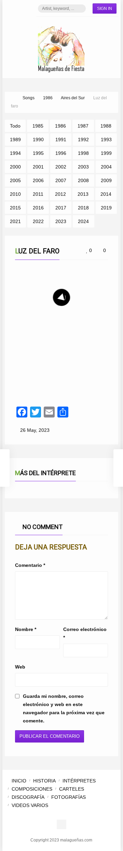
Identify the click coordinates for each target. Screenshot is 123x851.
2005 (15, 180)
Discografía (28, 797)
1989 (15, 139)
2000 (15, 167)
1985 (37, 126)
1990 (38, 139)
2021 (15, 221)
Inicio (19, 780)
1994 (15, 153)
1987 (83, 126)
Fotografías (68, 797)
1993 (106, 139)
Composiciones (32, 789)
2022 (38, 221)
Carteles (71, 789)
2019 (106, 207)
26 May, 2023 (35, 430)
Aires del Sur (41, 343)
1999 (106, 153)
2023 (60, 221)
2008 (83, 180)
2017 (60, 207)
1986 (60, 126)
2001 (38, 167)
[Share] (100, 343)
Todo (15, 126)
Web (20, 667)
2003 (83, 167)
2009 (106, 180)
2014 (105, 194)
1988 (105, 126)
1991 (60, 139)
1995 (38, 153)
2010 (15, 194)
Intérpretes (79, 780)
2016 (38, 207)
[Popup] (92, 343)
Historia (44, 780)
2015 (15, 207)
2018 (83, 207)
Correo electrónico (85, 633)
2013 (83, 194)
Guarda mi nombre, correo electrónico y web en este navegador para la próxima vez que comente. (64, 708)
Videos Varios (30, 805)
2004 (106, 167)
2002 (60, 167)
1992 (83, 139)
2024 (83, 221)
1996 (60, 153)
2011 (38, 194)
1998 (83, 153)
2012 (60, 194)
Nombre (25, 629)
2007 (60, 180)
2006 (38, 180)
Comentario (30, 565)
